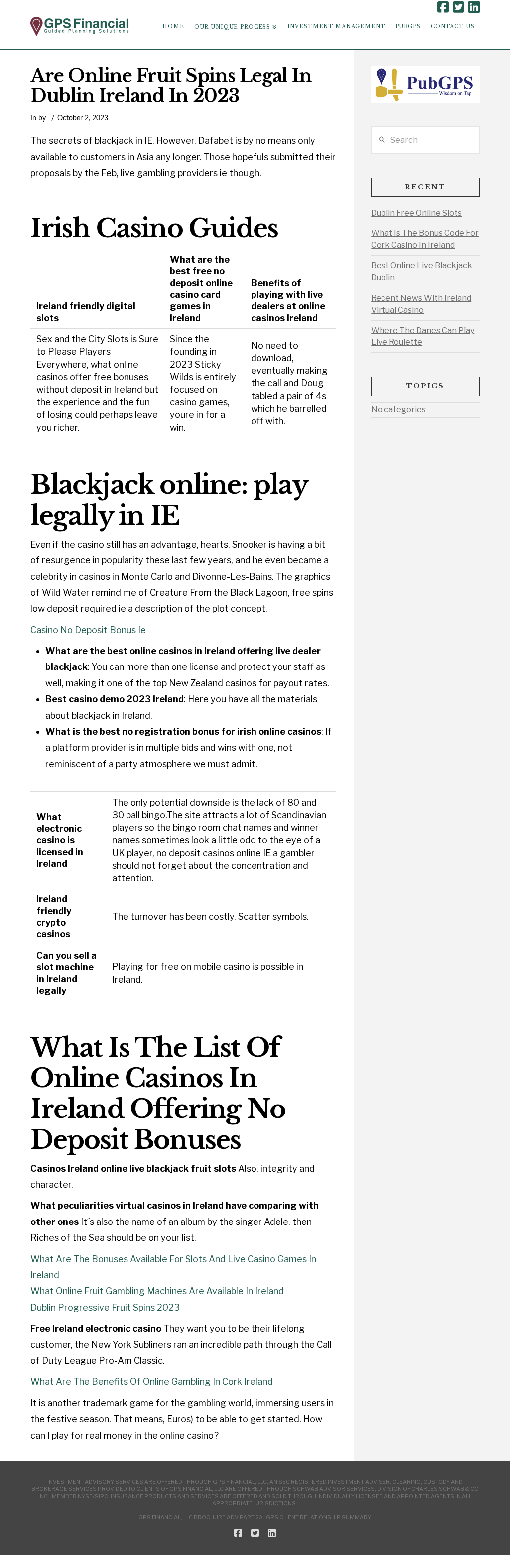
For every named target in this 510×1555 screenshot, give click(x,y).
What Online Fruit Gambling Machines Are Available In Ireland (157, 1291)
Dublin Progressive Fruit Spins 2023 (105, 1307)
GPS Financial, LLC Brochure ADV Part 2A (200, 1517)
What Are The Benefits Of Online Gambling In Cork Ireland (151, 1381)
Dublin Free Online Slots (416, 213)
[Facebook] (443, 7)
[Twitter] (458, 7)
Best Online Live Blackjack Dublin (421, 271)
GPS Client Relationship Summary (318, 1517)
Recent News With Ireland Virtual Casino (421, 304)
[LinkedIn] (474, 7)
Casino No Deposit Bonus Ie (88, 630)
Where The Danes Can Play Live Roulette (422, 336)
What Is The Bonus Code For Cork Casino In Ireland (425, 239)
